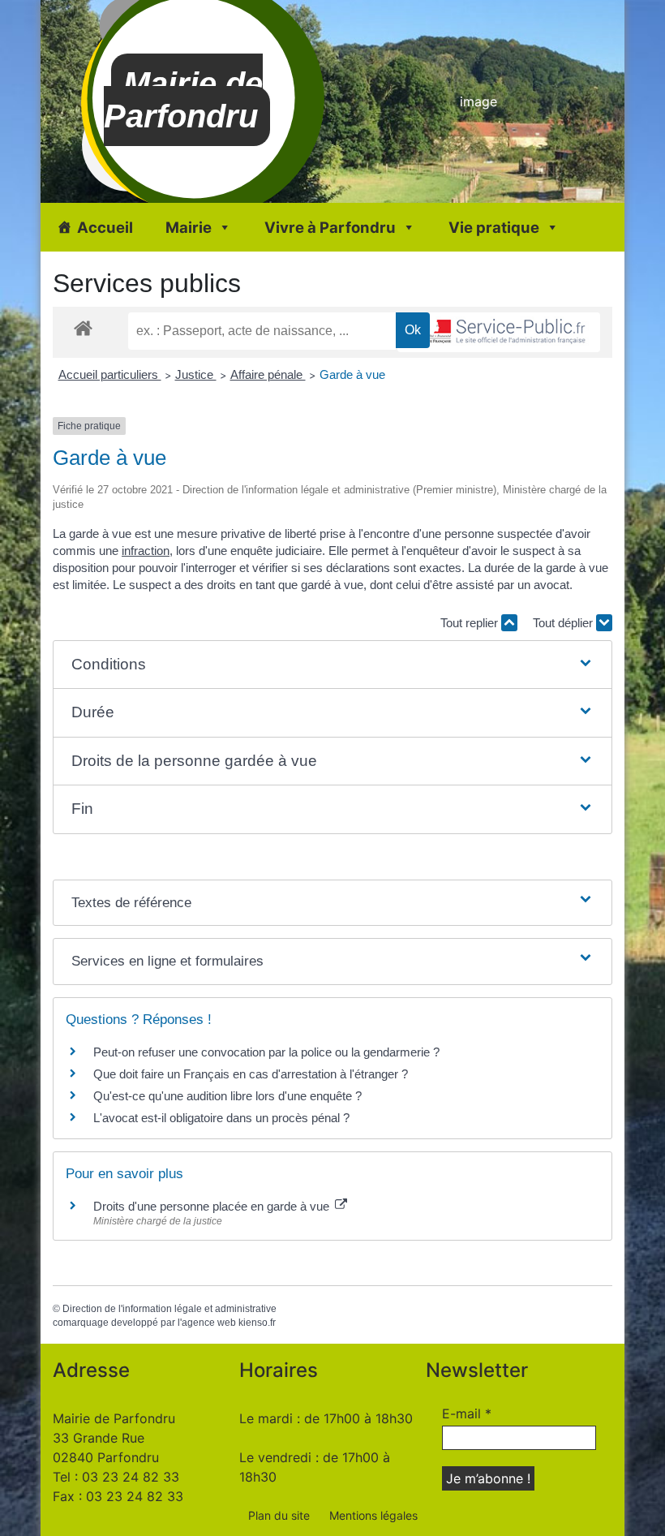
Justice (196, 374)
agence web (209, 1322)
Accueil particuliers (109, 374)
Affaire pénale (268, 374)
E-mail (466, 1413)
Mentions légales (373, 1515)
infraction (145, 550)
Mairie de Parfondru (183, 100)
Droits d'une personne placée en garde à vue (212, 1206)
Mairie (188, 227)
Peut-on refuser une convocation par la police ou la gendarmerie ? (266, 1052)
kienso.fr (257, 1322)
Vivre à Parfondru (330, 227)
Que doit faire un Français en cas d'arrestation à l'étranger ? (250, 1074)
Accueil (105, 227)
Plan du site (279, 1515)
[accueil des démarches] (83, 327)
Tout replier (470, 623)
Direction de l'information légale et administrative (169, 1308)
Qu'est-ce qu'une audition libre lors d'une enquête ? (227, 1096)
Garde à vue (352, 374)
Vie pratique (493, 227)
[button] (332, 665)
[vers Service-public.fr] (498, 332)
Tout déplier (564, 623)
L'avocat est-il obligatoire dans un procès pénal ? (221, 1118)
